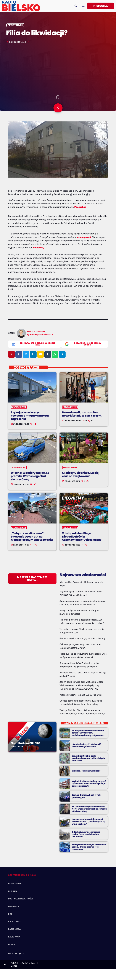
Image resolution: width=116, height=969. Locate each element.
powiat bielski (15, 25)
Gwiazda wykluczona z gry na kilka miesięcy (82, 638)
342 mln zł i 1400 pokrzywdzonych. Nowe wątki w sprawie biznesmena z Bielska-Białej (89, 809)
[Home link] (21, 6)
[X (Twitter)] (13, 954)
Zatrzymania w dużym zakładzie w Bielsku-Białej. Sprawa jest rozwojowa (89, 847)
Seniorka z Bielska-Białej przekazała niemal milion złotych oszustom (88, 758)
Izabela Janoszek (36, 331)
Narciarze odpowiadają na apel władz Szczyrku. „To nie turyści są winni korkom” (88, 822)
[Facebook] (23, 954)
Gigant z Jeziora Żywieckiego (86, 770)
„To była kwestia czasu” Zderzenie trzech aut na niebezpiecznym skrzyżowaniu (32, 536)
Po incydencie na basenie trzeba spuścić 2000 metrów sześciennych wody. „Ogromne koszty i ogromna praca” (88, 734)
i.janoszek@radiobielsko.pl (40, 334)
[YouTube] (9, 954)
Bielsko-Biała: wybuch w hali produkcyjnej (86, 796)
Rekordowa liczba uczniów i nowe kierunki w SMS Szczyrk (82, 414)
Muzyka (15, 738)
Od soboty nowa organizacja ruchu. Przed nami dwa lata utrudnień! (86, 834)
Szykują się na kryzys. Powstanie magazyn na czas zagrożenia (30, 416)
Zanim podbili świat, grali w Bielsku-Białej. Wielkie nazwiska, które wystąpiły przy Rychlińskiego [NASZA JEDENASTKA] (81, 685)
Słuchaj (100, 6)
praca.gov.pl (84, 237)
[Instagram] (19, 954)
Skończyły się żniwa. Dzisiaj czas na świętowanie (80, 474)
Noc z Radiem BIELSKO (25, 743)
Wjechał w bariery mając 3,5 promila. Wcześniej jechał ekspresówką (30, 476)
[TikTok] (16, 954)
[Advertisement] (58, 69)
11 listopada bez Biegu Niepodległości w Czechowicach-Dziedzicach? (82, 536)
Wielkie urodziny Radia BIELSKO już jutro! (81, 695)
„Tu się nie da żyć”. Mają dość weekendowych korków (86, 745)
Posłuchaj (38, 247)
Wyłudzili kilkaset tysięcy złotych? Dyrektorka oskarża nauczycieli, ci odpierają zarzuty (89, 784)
